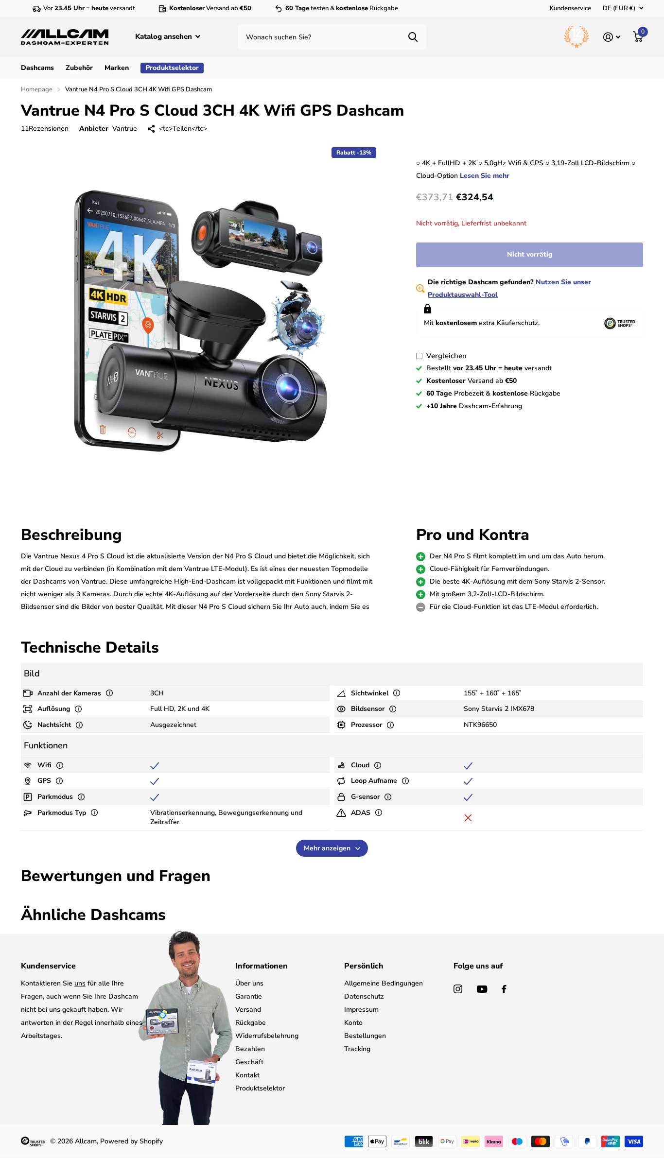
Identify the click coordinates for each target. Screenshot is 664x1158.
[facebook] (504, 989)
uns (80, 983)
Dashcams (37, 67)
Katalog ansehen (164, 36)
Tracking (357, 1049)
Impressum (361, 1009)
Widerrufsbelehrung (266, 1035)
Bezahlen (250, 1049)
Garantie (248, 996)
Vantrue (124, 128)
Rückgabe (250, 1022)
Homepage (36, 89)
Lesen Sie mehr (484, 175)
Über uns (249, 983)
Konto (353, 1022)
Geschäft (249, 1062)
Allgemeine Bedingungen (383, 983)
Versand (248, 1009)
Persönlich (364, 966)
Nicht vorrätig (530, 254)
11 (45, 128)
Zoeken (413, 37)
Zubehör (79, 67)
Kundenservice (570, 8)
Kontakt (247, 1075)
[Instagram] (458, 989)
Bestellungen (365, 1035)
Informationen (261, 966)
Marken (117, 67)
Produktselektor (260, 1088)
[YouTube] (482, 989)
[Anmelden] (612, 37)
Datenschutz (364, 996)
